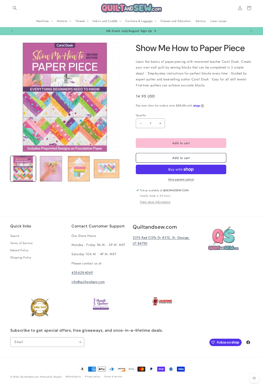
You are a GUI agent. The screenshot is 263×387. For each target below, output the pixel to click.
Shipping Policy (20, 257)
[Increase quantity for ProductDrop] (160, 123)
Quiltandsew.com (29, 376)
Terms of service (113, 376)
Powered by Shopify (51, 376)
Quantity (141, 115)
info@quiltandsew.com (88, 281)
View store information (155, 202)
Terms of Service (21, 243)
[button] (14, 8)
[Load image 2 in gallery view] (51, 169)
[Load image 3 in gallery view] (79, 169)
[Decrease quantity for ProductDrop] (140, 123)
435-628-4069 (82, 272)
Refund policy (73, 376)
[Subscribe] (79, 342)
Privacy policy (92, 376)
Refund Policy (19, 250)
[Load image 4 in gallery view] (106, 169)
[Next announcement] (251, 31)
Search (15, 236)
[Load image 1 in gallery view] (23, 169)
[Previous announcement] (11, 31)
